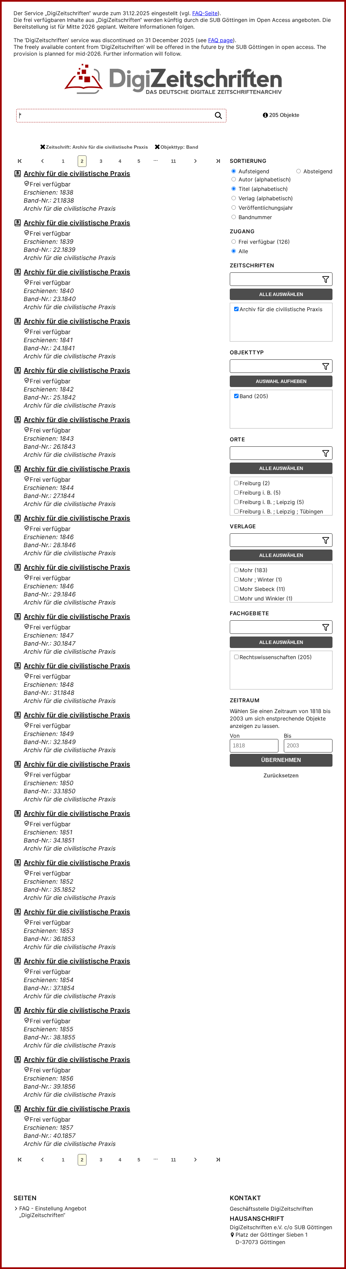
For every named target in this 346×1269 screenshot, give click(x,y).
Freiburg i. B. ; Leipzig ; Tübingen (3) (278, 515)
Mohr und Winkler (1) (266, 598)
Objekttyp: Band (179, 147)
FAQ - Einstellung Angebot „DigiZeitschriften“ (52, 1211)
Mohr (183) (254, 570)
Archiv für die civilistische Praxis (77, 174)
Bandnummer (254, 217)
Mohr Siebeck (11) (262, 589)
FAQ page (220, 40)
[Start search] (218, 116)
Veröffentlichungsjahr (265, 207)
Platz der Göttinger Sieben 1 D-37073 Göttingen (271, 1238)
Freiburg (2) (255, 483)
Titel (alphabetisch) (262, 188)
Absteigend (317, 171)
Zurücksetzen (281, 775)
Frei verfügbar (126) (263, 241)
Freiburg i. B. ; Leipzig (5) (272, 502)
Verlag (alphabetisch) (265, 198)
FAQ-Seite (205, 13)
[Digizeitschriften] (173, 79)
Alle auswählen (281, 294)
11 (173, 161)
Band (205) (254, 396)
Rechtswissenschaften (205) (276, 657)
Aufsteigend (253, 171)
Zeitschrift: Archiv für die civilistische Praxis (97, 147)
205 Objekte (283, 115)
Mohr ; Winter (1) (261, 579)
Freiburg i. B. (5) (260, 492)
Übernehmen (281, 760)
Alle (242, 251)
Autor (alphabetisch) (264, 179)
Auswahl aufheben (281, 381)
